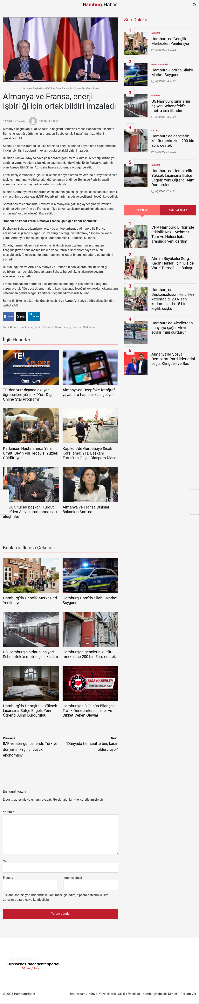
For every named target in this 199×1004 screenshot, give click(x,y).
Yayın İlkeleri (107, 994)
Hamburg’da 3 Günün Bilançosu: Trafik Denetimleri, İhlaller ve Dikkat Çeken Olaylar (90, 711)
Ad (5, 860)
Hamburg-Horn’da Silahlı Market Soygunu (172, 72)
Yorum (8, 812)
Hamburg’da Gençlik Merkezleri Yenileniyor (170, 41)
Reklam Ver (188, 994)
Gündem (155, 33)
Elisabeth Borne (52, 327)
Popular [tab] (142, 210)
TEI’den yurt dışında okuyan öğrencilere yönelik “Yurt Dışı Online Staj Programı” (27, 395)
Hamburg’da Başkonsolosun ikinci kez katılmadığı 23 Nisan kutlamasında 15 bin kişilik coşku (172, 299)
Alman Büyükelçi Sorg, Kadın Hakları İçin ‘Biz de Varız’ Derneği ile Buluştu (173, 263)
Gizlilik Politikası (129, 994)
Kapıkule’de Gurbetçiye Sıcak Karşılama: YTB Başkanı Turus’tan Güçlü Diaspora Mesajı (90, 453)
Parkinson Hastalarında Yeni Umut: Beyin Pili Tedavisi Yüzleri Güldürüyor (30, 453)
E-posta (8, 878)
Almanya (15, 327)
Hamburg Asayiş (159, 64)
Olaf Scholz (90, 327)
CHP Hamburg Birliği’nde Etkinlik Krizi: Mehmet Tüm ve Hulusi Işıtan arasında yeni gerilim (172, 234)
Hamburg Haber (48, 120)
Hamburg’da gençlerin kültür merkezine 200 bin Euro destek (89, 654)
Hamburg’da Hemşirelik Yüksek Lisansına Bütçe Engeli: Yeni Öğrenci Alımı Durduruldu (30, 711)
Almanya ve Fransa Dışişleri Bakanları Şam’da (86, 509)
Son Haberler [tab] (178, 210)
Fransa (76, 327)
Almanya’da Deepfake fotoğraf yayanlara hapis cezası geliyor (89, 392)
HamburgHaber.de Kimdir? (160, 994)
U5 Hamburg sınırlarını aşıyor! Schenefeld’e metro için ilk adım (30, 654)
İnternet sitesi (73, 878)
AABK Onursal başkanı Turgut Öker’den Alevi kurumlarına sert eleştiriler (30, 512)
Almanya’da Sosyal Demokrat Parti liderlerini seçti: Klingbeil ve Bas (173, 359)
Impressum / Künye (83, 994)
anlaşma (27, 327)
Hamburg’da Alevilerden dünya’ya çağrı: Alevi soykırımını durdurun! (172, 328)
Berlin (38, 327)
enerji (67, 327)
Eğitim (154, 130)
